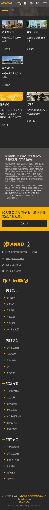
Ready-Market (35, 505)
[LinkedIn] (15, 281)
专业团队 (11, 311)
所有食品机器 (13, 348)
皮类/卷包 (11, 360)
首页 (12, 10)
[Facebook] (5, 281)
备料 (9, 367)
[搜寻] (37, 3)
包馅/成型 (11, 354)
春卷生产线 (27, 193)
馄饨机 (13, 193)
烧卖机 (7, 193)
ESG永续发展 (13, 329)
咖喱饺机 (35, 193)
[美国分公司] (37, 24)
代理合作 (11, 479)
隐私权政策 (24, 502)
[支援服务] (24, 3)
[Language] (31, 3)
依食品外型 (12, 423)
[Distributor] (11, 96)
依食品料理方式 (14, 416)
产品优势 (11, 317)
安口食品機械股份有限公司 (31, 496)
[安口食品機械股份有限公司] (24, 244)
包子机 (39, 191)
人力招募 (11, 323)
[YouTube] (20, 281)
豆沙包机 (27, 196)
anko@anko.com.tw (15, 259)
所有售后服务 (13, 454)
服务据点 (4, 104)
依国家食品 (12, 429)
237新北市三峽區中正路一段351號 (21, 252)
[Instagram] (26, 281)
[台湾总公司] (12, 24)
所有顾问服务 (13, 447)
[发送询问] (18, 3)
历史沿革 (11, 304)
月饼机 (19, 193)
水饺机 (33, 191)
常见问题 (11, 466)
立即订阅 (24, 224)
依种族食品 (12, 404)
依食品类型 (12, 410)
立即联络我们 (10, 198)
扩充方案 (11, 373)
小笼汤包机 (19, 196)
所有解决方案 (13, 391)
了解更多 (6, 49)
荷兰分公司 (8, 68)
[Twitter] (10, 281)
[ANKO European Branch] (12, 60)
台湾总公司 (8, 32)
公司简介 (11, 298)
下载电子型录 (13, 460)
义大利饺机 (9, 196)
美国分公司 (32, 32)
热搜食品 (11, 398)
